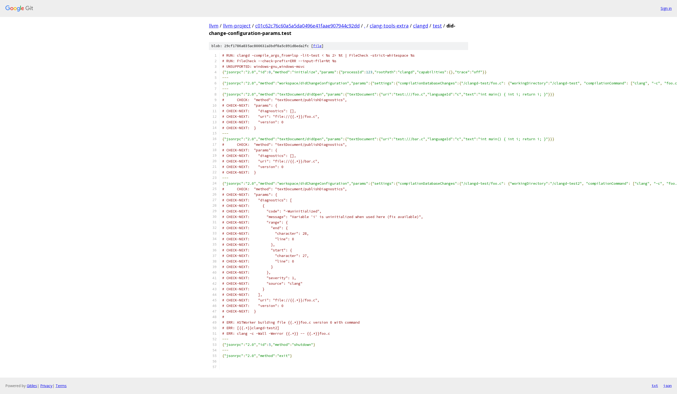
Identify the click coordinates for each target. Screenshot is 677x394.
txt (655, 385)
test (437, 25)
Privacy (46, 385)
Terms (61, 385)
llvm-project (237, 25)
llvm (213, 25)
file (317, 46)
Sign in (666, 8)
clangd (420, 25)
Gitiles (32, 385)
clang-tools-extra (389, 25)
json (667, 385)
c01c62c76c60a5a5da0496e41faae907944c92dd (307, 25)
